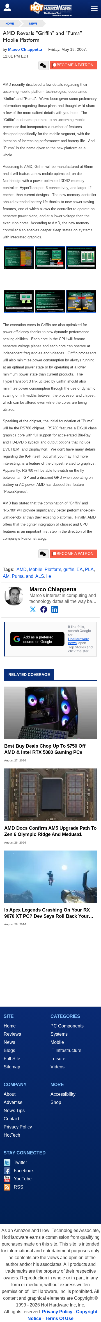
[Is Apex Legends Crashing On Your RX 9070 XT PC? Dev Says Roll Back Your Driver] (50, 877)
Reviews (12, 1034)
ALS (39, 576)
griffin (68, 569)
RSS (18, 1187)
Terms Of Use (59, 1318)
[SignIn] (11, 7)
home (10, 23)
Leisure (57, 1058)
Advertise (13, 1102)
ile (48, 576)
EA (80, 569)
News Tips (14, 1110)
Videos (57, 1066)
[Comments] (43, 65)
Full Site (12, 1058)
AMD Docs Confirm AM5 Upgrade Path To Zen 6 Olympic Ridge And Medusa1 (50, 831)
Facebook (24, 1170)
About (9, 1094)
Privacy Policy (18, 1127)
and (29, 576)
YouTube (23, 1178)
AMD (22, 569)
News (33, 23)
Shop (55, 1102)
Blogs (9, 1050)
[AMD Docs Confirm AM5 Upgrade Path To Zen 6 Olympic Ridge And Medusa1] (50, 794)
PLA (89, 569)
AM (6, 576)
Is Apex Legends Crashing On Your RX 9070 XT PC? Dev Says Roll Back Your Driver (47, 913)
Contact (11, 1118)
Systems (59, 1034)
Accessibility (62, 1094)
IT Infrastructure (65, 1050)
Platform (53, 569)
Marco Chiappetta (53, 589)
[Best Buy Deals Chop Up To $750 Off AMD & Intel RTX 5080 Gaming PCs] (50, 713)
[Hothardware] (50, 8)
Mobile (35, 569)
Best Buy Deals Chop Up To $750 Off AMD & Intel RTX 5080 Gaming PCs (45, 749)
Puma (18, 576)
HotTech (12, 1135)
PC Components (67, 1026)
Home (10, 1026)
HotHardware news (78, 641)
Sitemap (12, 1066)
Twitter (20, 1162)
